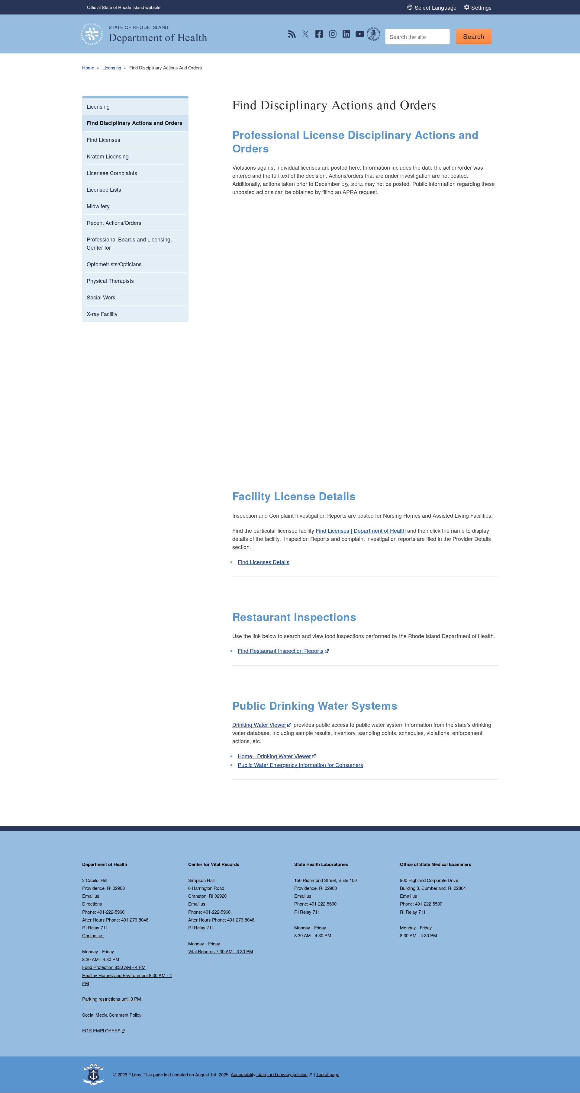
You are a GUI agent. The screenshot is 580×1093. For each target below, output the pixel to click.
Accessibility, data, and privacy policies (269, 1074)
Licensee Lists (104, 189)
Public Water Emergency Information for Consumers (300, 765)
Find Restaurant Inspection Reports (281, 650)
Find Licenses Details (263, 562)
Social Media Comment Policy (112, 1015)
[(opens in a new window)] (292, 34)
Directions (92, 903)
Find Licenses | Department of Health (361, 530)
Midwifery (98, 206)
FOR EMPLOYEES (101, 1030)
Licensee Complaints (112, 173)
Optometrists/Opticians (114, 264)
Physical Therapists (110, 280)
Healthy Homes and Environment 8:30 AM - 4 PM (127, 979)
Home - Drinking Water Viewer (274, 756)
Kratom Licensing (108, 156)
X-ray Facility (102, 314)
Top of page (327, 1074)
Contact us (93, 935)
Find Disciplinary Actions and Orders (134, 123)
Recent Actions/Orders (114, 222)
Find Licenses (103, 139)
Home (88, 67)
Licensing (111, 67)
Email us (90, 896)
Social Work (101, 297)
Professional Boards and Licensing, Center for (129, 243)
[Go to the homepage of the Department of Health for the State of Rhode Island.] (95, 34)
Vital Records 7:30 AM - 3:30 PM (220, 951)
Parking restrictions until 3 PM (111, 999)
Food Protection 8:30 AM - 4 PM (114, 967)
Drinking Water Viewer (259, 724)
